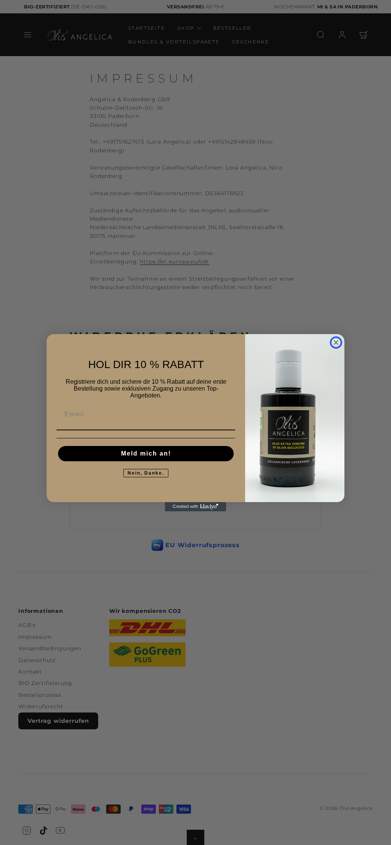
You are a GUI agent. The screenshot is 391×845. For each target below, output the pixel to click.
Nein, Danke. (146, 473)
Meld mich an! (146, 453)
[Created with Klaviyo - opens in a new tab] (195, 506)
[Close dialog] (336, 342)
